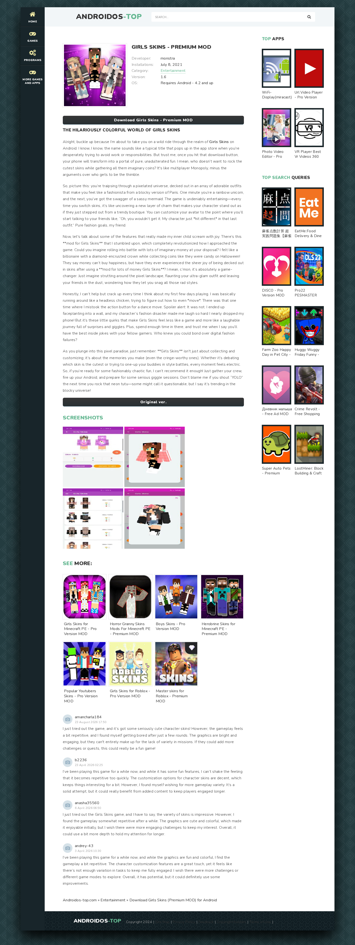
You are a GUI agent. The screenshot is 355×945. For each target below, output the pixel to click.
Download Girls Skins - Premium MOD (153, 120)
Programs (33, 60)
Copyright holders (231, 921)
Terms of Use (260, 921)
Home (32, 21)
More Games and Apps (32, 81)
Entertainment (173, 70)
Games (32, 41)
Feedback (206, 921)
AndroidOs (109, 17)
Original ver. (153, 402)
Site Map (162, 921)
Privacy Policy (184, 921)
